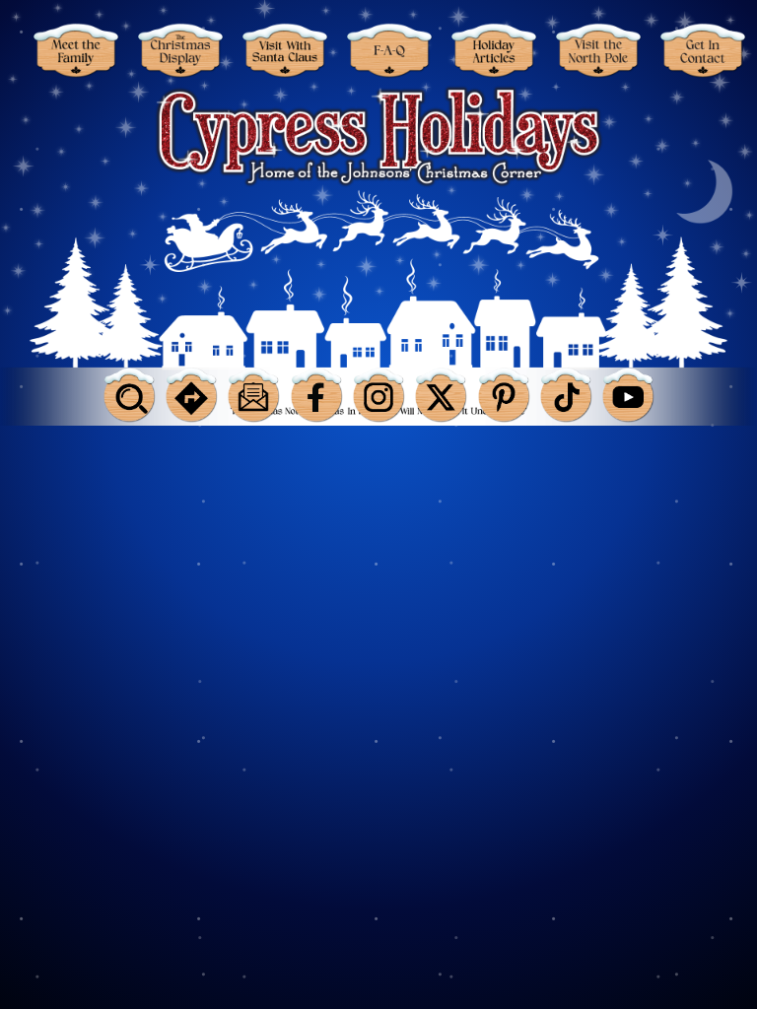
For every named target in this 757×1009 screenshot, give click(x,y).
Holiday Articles (493, 50)
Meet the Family (75, 50)
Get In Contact (702, 50)
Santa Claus (284, 50)
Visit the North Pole (597, 50)
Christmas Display (179, 50)
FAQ (388, 50)
